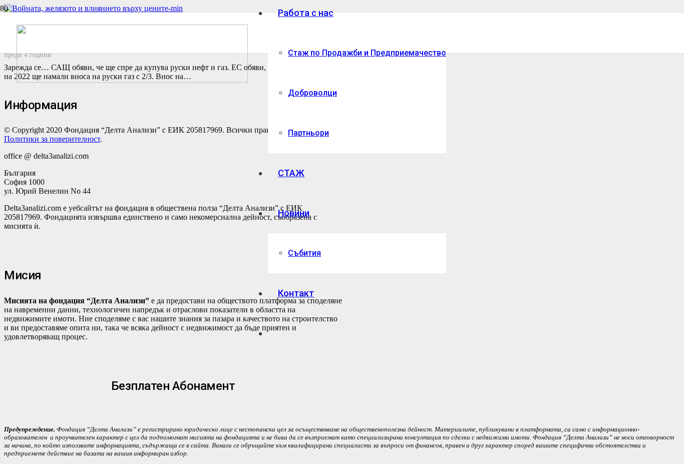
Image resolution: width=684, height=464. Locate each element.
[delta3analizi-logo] (132, 80)
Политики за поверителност (52, 139)
